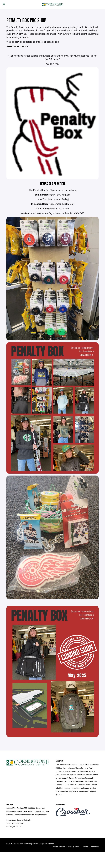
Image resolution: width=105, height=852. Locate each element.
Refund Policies (58, 846)
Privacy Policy (73, 846)
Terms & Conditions (91, 846)
